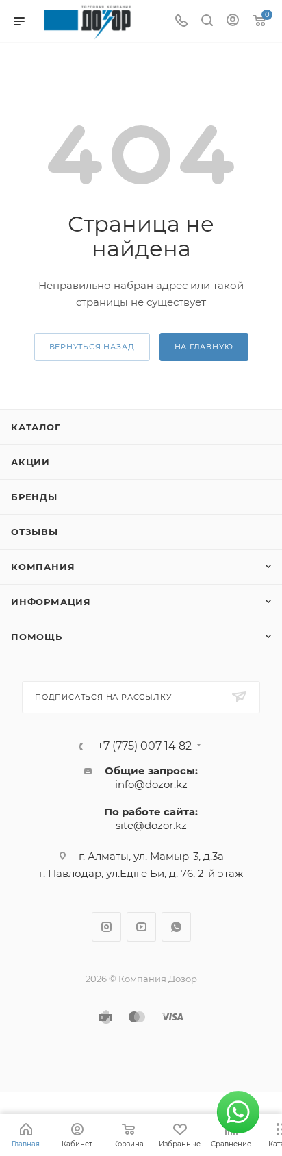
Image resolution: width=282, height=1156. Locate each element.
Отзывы (34, 531)
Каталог (36, 426)
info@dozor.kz (151, 784)
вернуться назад (92, 347)
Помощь (36, 636)
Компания (43, 566)
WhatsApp (176, 927)
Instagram (106, 927)
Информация (51, 601)
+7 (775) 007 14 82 (144, 746)
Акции (30, 461)
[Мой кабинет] (233, 21)
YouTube (141, 927)
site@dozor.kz (151, 825)
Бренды (34, 496)
